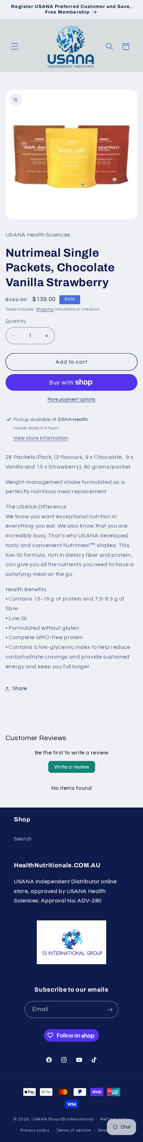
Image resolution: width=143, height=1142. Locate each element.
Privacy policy (34, 1130)
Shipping (44, 309)
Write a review (71, 767)
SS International (77, 1119)
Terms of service (73, 1130)
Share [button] (19, 688)
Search (23, 839)
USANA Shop (45, 1119)
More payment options (71, 399)
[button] (15, 47)
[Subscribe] (110, 1009)
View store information (40, 438)
